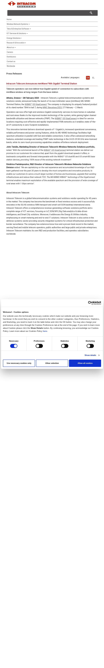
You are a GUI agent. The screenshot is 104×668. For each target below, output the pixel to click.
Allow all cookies (85, 363)
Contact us (11, 61)
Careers (10, 52)
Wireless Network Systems (17, 24)
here (45, 331)
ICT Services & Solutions (16, 33)
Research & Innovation (16, 43)
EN (88, 78)
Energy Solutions (13, 38)
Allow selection (52, 363)
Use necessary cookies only (19, 363)
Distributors (11, 57)
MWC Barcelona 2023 (52, 107)
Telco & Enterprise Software (18, 29)
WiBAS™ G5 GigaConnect (36, 104)
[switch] (39, 346)
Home (9, 19)
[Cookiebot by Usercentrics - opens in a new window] (90, 303)
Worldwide (11, 66)
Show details (90, 355)
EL (93, 78)
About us (10, 47)
